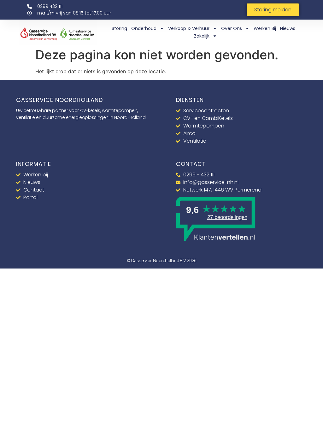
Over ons (231, 28)
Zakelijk (201, 36)
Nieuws (287, 28)
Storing (119, 28)
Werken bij (265, 28)
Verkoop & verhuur (188, 28)
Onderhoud (143, 28)
